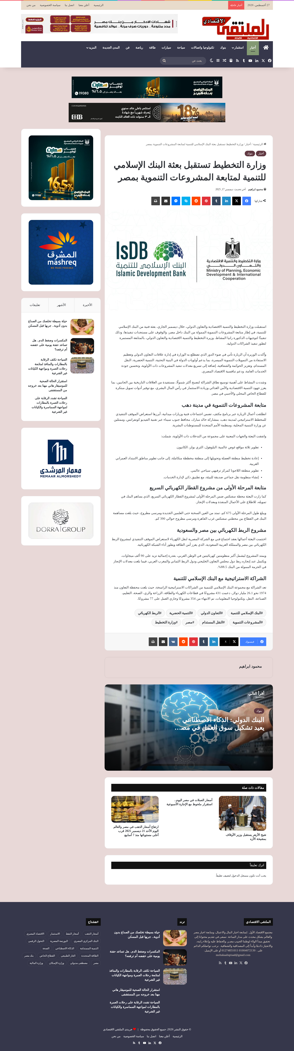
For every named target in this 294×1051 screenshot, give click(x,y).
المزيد (92, 47)
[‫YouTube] (230, 963)
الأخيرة (87, 305)
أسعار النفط (72, 933)
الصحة (46, 948)
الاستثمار (55, 933)
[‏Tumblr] (216, 201)
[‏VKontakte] (173, 641)
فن (128, 47)
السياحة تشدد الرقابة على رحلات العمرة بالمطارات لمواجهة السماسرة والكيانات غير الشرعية (135, 1007)
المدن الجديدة (111, 47)
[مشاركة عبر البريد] (165, 201)
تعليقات (35, 305)
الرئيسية (99, 5)
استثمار (239, 47)
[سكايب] (186, 201)
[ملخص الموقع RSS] (220, 963)
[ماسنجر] (176, 201)
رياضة (139, 47)
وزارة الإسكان (56, 963)
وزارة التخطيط (165, 622)
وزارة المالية (36, 963)
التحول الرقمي (36, 941)
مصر (189, 622)
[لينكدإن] (226, 201)
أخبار (253, 47)
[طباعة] (155, 201)
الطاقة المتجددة (89, 955)
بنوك (223, 47)
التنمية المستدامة (89, 948)
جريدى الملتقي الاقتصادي (117, 1029)
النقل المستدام (212, 622)
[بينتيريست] (206, 201)
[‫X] (236, 201)
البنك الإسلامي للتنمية (246, 613)
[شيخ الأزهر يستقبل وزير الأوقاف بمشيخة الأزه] (242, 813)
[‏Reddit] (196, 201)
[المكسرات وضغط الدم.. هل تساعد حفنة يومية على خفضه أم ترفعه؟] (82, 346)
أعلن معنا (84, 5)
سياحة (181, 47)
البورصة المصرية (59, 941)
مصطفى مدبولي (78, 963)
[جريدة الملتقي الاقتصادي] (237, 28)
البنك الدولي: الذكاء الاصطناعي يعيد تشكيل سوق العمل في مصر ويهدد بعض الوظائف (220, 727)
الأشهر (61, 305)
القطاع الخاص (47, 955)
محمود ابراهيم (255, 189)
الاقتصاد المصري (35, 933)
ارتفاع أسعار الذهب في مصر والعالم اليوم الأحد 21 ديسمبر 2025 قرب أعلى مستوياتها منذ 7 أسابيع (136, 831)
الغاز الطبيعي (68, 955)
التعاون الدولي (211, 613)
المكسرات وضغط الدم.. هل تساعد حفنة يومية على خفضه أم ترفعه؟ (48, 345)
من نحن (31, 5)
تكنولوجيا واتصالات (202, 47)
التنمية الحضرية (180, 613)
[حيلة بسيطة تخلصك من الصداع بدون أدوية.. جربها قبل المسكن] (82, 327)
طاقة (152, 47)
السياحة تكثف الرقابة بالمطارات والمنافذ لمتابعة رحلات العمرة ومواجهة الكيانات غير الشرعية (134, 975)
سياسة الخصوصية (50, 5)
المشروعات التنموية (247, 622)
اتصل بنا (69, 5)
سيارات (166, 47)
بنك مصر (29, 955)
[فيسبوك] (246, 201)
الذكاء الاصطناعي (64, 948)
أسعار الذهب (91, 933)
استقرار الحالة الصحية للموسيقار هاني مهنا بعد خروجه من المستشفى (47, 386)
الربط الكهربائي (149, 613)
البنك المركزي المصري (86, 941)
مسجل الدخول (239, 875)
